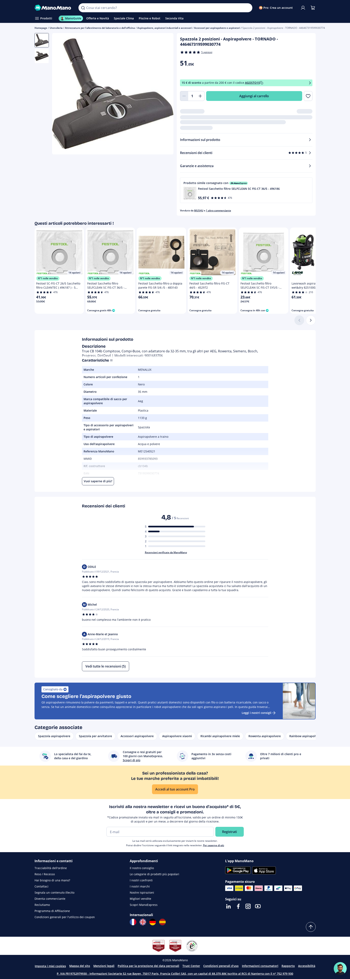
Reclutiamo (42, 905)
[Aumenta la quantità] (200, 96)
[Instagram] (248, 906)
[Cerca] (83, 8)
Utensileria (56, 28)
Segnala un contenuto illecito (54, 892)
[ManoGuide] (340, 968)
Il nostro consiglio (142, 868)
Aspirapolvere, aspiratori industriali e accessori (164, 28)
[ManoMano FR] (133, 922)
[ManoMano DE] (152, 922)
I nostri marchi (140, 886)
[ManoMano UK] (143, 922)
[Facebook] (238, 906)
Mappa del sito (79, 966)
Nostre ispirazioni (142, 892)
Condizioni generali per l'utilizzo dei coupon (65, 917)
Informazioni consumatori (260, 966)
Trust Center (191, 966)
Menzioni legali (103, 966)
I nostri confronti (141, 880)
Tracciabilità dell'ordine (51, 868)
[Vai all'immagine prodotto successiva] (165, 94)
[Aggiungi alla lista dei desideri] (308, 96)
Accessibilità (306, 966)
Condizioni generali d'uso (221, 966)
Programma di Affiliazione (52, 911)
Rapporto (288, 966)
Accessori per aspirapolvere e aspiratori (217, 28)
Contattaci (41, 886)
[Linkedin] (228, 906)
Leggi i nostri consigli (256, 713)
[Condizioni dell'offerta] (310, 82)
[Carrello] (312, 7)
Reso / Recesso (45, 874)
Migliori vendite (140, 899)
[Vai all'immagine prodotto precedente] (60, 94)
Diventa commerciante (50, 899)
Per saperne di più (213, 845)
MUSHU (198, 210)
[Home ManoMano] (53, 7)
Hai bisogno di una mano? (52, 880)
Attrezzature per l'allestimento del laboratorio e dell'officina (100, 28)
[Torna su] (311, 927)
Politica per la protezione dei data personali (148, 966)
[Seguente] (311, 320)
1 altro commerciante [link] (218, 210)
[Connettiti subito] (303, 7)
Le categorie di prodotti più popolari (154, 874)
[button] (246, 190)
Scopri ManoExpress (144, 905)
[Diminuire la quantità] (184, 96)
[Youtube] (258, 906)
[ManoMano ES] (162, 922)
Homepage (41, 28)
